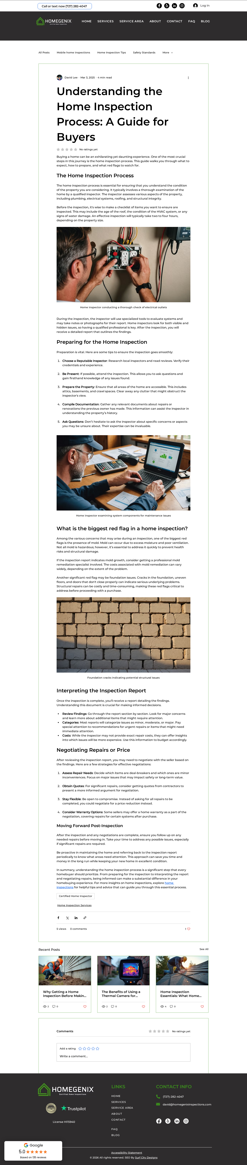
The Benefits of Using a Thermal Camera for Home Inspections (121, 994)
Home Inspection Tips (111, 52)
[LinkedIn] (174, 5)
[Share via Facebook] (58, 917)
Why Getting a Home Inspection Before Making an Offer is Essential (64, 994)
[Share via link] (85, 917)
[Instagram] (182, 5)
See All (204, 949)
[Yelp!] (166, 5)
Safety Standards (144, 52)
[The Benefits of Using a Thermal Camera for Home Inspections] (123, 970)
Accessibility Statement (126, 1152)
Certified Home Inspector (75, 896)
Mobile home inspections (73, 52)
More (166, 52)
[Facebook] (159, 5)
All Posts (44, 52)
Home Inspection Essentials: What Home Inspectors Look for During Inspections (179, 994)
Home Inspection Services (74, 905)
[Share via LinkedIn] (76, 917)
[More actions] (188, 77)
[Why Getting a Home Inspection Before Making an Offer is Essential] (65, 970)
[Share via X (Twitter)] (67, 917)
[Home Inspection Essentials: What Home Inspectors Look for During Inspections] (182, 970)
